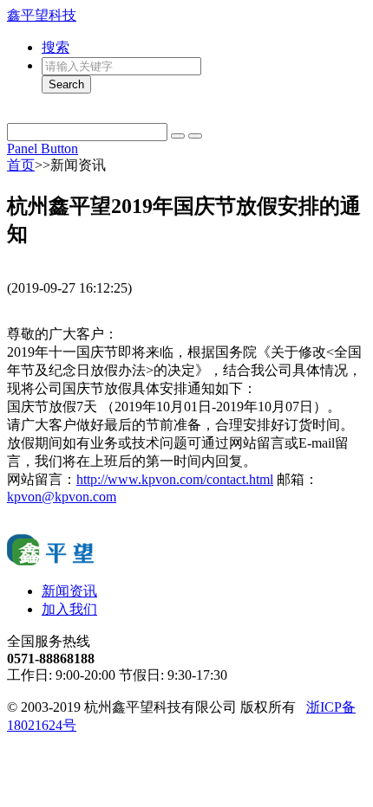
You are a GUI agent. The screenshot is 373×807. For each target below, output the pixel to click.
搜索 (55, 47)
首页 (21, 165)
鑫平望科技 (41, 15)
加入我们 (69, 609)
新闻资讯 (69, 591)
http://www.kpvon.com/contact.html (174, 479)
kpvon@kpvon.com (61, 496)
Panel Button (42, 148)
